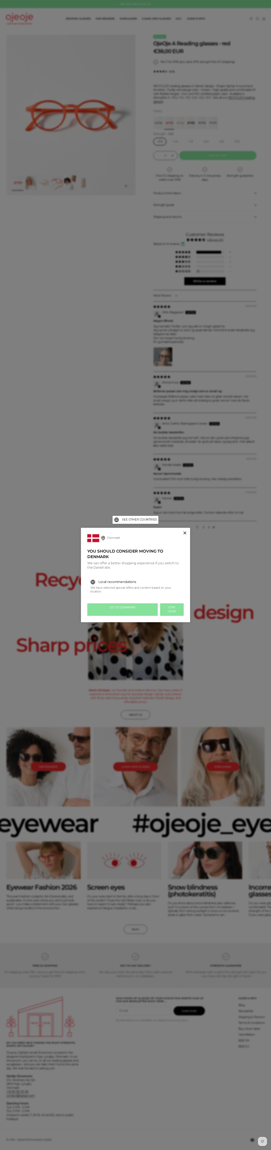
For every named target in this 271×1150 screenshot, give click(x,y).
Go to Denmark (122, 607)
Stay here (172, 609)
